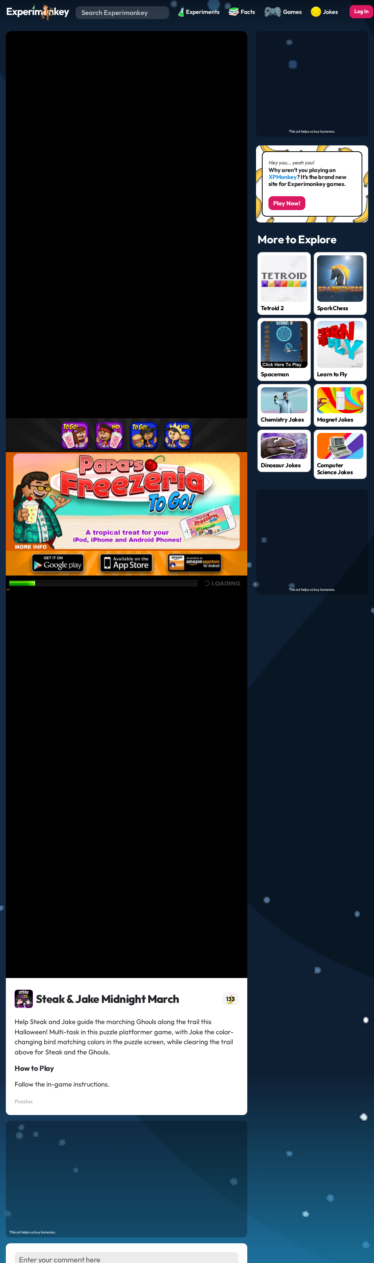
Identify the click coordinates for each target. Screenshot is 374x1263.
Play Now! (287, 203)
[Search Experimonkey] (163, 12)
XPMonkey (282, 176)
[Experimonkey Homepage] (38, 11)
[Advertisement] (126, 1176)
